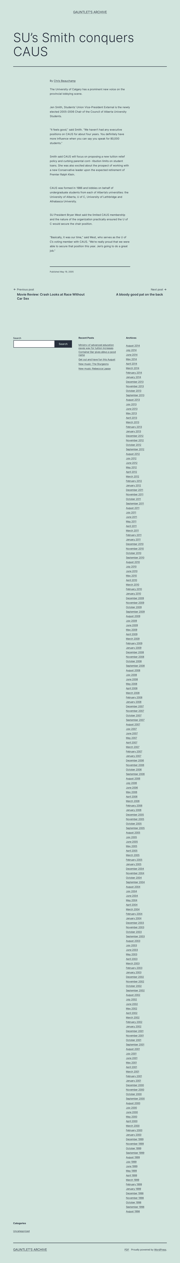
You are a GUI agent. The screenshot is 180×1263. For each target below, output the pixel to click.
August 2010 (133, 562)
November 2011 (134, 494)
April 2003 (131, 959)
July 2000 (131, 1107)
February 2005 (134, 859)
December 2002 (135, 976)
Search (17, 338)
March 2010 (132, 584)
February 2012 (134, 481)
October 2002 (134, 986)
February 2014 (134, 372)
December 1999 (134, 1139)
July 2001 (131, 1053)
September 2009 (135, 611)
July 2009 (131, 620)
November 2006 (135, 765)
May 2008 (131, 683)
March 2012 (132, 476)
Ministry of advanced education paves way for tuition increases (96, 346)
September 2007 (135, 720)
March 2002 (133, 1017)
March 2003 (133, 963)
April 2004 (132, 904)
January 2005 (133, 864)
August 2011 (132, 508)
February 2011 (134, 535)
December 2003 (135, 922)
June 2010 (131, 571)
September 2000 (135, 1098)
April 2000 (131, 1121)
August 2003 (133, 940)
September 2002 (135, 990)
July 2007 (131, 729)
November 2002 (135, 981)
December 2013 (134, 381)
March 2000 (133, 1125)
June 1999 (131, 1166)
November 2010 (135, 548)
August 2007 (133, 724)
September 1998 (135, 1206)
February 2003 (134, 968)
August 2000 (133, 1103)
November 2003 (135, 927)
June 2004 (132, 895)
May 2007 (131, 737)
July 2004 (131, 891)
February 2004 (134, 913)
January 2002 (133, 1026)
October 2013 (133, 390)
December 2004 (135, 868)
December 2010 (134, 544)
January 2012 (133, 485)
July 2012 (131, 458)
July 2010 (131, 566)
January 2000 (133, 1134)
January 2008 (133, 701)
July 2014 (131, 350)
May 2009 (131, 629)
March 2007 (132, 747)
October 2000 (134, 1094)
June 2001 (131, 1058)
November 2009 (135, 602)
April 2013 (131, 417)
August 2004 (133, 886)
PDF (127, 1249)
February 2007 (134, 751)
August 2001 (133, 1049)
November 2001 (135, 1035)
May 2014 (131, 359)
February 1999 (134, 1184)
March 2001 (132, 1071)
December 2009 (135, 598)
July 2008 (131, 674)
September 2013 (135, 395)
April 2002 (131, 1013)
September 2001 (135, 1044)
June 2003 (132, 949)
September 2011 (135, 503)
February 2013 (134, 426)
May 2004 (131, 900)
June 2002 (132, 1004)
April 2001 (131, 1067)
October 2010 (133, 553)
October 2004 (134, 877)
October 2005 (134, 823)
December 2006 (135, 760)
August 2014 (133, 345)
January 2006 (133, 810)
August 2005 (133, 832)
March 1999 (132, 1179)
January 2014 (133, 377)
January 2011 (133, 539)
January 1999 (133, 1188)
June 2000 (132, 1112)
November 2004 (135, 873)
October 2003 (134, 931)
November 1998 (135, 1198)
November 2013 (135, 386)
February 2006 (134, 805)
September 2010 (135, 557)
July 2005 (131, 837)
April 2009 (131, 634)
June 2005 (132, 841)
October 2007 (134, 715)
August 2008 (133, 670)
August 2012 (133, 454)
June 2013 (131, 408)
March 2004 (133, 909)
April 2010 (131, 580)
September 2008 (135, 665)
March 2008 (133, 693)
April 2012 (131, 471)
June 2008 (132, 679)
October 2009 (134, 607)
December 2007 (135, 706)
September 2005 (135, 828)
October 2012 (133, 444)
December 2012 (134, 435)
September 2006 (135, 774)
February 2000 (134, 1130)
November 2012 (135, 440)
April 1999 (131, 1175)
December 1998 (134, 1193)
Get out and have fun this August (97, 359)
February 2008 (134, 697)
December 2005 (135, 814)
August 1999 (133, 1157)
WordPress (160, 1249)
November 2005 (135, 819)
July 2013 (131, 404)
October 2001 (133, 1040)
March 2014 (132, 368)
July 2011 (131, 512)
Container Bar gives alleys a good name (97, 353)
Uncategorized (21, 1231)
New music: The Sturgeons (94, 364)
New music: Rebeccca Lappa (95, 368)
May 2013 (131, 413)
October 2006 (134, 769)
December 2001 (134, 1031)
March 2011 (132, 530)
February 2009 (134, 643)
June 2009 (132, 625)
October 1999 (133, 1148)
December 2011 (134, 490)
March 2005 (133, 855)
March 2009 (133, 638)
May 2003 (131, 954)
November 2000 (135, 1089)
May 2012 (131, 467)
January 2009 (133, 647)
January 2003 (133, 972)
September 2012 (135, 449)
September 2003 (135, 936)
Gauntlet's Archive (90, 12)
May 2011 (131, 521)
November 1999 (135, 1143)
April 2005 (131, 850)
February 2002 (134, 1022)
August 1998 (133, 1211)
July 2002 (131, 999)
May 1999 (131, 1170)
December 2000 (135, 1085)
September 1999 (135, 1152)
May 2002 (131, 1008)
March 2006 (133, 801)
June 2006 (132, 787)
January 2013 (133, 431)
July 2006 (131, 783)
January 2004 (134, 918)
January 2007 (133, 756)
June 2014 (132, 354)
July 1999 (131, 1161)
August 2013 (133, 399)
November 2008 (135, 656)
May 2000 (131, 1116)
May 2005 (131, 846)
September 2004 (135, 882)
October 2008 (134, 661)
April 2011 (131, 526)
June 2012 (131, 462)
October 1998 (133, 1202)
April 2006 (131, 796)
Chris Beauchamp (65, 80)
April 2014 (131, 363)
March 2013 (132, 422)
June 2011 (131, 517)
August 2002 (133, 995)
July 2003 (131, 945)
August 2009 (133, 616)
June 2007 (132, 733)
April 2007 (131, 742)
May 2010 (131, 575)
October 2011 (133, 499)
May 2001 (131, 1062)
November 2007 (135, 710)
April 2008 (131, 688)
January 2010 (133, 593)
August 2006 (133, 778)
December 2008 (135, 652)
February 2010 (134, 589)
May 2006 (131, 792)
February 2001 (134, 1076)
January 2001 (133, 1080)
